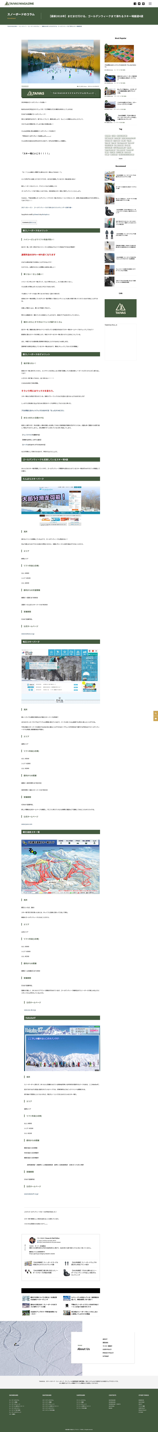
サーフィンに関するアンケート (84, 1406)
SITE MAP (141, 1412)
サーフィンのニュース (81, 1404)
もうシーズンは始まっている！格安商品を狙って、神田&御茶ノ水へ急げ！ (81, 1298)
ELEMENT (118, 152)
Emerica (127, 152)
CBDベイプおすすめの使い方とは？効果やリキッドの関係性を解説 (121, 281)
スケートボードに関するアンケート (50, 1406)
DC (106, 152)
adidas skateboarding (127, 138)
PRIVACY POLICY (108, 1353)
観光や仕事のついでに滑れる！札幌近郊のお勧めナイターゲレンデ (40, 1298)
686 (113, 136)
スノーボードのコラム (33, 26)
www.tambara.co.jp (27, 634)
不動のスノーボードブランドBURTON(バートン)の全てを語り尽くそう (81, 1305)
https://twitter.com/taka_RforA (47, 1240)
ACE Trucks (108, 138)
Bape (113, 143)
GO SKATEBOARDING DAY (125, 154)
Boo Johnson (118, 145)
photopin (44, 214)
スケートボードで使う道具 (120, 96)
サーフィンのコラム (81, 1400)
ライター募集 (142, 1406)
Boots (126, 145)
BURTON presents (118, 147)
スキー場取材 (12, 1414)
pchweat (36, 214)
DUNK (111, 152)
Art (122, 140)
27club (107, 136)
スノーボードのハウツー (14, 1408)
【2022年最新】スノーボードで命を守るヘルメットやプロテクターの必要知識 (121, 258)
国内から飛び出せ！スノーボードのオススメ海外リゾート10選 (40, 1305)
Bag (128, 140)
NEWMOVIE (141, 1400)
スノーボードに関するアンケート (16, 1406)
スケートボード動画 (46, 1402)
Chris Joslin (120, 150)
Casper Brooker (109, 150)
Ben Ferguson (121, 143)
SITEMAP (106, 1356)
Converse (129, 150)
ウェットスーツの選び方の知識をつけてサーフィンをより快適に (121, 270)
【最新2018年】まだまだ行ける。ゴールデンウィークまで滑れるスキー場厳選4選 (61, 26)
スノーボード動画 (13, 1402)
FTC (106, 154)
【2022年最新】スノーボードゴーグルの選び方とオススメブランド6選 (41, 1263)
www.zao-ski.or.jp (30, 1010)
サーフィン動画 (80, 1402)
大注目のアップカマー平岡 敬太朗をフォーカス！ (40, 1312)
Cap (128, 147)
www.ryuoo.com (26, 824)
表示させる (32, 222)
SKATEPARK (111, 1406)
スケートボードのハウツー (48, 1408)
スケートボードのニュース (48, 1404)
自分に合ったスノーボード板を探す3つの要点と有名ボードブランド (121, 79)
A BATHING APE (121, 136)
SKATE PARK (141, 1402)
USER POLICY (107, 1349)
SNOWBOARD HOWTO (115, 1404)
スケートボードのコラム (47, 1400)
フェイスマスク (27, 435)
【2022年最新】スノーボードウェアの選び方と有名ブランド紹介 (80, 1263)
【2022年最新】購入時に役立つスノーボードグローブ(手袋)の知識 (41, 1272)
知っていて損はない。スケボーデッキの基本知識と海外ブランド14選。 (121, 92)
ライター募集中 (107, 1346)
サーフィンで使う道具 (82, 1408)
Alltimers (107, 140)
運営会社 (105, 1342)
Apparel (116, 140)
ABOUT (105, 1339)
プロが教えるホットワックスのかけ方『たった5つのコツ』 (43, 410)
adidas (116, 138)
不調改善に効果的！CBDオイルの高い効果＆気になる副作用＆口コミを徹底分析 (121, 246)
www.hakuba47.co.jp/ (31, 1194)
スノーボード (22, 26)
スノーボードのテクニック (15, 1412)
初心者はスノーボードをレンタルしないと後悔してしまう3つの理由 (81, 1312)
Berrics (130, 143)
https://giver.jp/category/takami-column (42, 1253)
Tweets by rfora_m (111, 325)
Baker (106, 143)
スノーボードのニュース (14, 1404)
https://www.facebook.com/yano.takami (50, 1242)
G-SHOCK (113, 154)
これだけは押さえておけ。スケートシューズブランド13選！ (121, 105)
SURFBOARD (81, 1395)
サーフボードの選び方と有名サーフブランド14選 (121, 188)
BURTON (107, 147)
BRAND (110, 1408)
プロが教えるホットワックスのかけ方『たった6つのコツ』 (121, 57)
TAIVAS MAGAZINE (12, 26)
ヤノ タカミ (40, 1238)
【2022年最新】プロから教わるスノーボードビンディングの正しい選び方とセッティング (80, 1272)
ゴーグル (25, 445)
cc (48, 214)
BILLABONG (108, 145)
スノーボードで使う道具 (119, 70)
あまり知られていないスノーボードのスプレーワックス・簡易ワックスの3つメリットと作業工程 (121, 223)
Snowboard (25, 86)
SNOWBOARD (13, 1395)
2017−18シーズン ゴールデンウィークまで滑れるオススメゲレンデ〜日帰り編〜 (46, 207)
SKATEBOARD (46, 1395)
